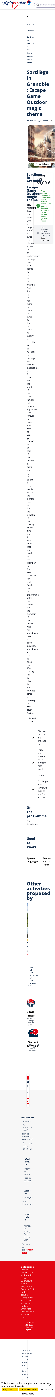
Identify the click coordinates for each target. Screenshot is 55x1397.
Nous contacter (45, 239)
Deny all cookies (29, 1389)
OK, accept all (10, 1389)
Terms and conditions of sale (27, 1353)
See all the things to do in (30, 1324)
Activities (30, 24)
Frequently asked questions (27, 1146)
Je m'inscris (28, 1100)
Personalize (47, 1389)
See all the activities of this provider (31, 975)
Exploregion (27, 1197)
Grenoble (30, 31)
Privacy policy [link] (27, 1393)
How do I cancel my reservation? (27, 1137)
